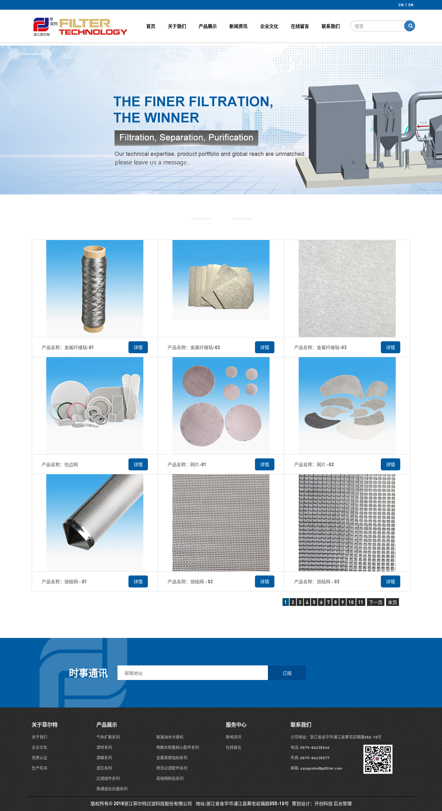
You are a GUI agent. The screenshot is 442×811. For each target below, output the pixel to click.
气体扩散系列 (108, 737)
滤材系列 (104, 747)
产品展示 (208, 26)
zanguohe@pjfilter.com (320, 768)
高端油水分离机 (169, 737)
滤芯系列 (104, 768)
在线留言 (300, 26)
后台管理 (343, 803)
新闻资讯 (238, 26)
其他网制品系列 (169, 778)
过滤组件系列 (108, 778)
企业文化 (269, 26)
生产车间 (39, 768)
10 (351, 602)
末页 (392, 602)
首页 (150, 26)
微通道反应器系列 (111, 788)
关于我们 (177, 26)
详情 (138, 347)
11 (360, 602)
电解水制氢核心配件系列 (177, 747)
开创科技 (324, 803)
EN (411, 4)
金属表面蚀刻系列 (171, 757)
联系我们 (331, 26)
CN (401, 4)
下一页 (375, 602)
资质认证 (39, 757)
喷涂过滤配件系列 (171, 768)
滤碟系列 (104, 757)
